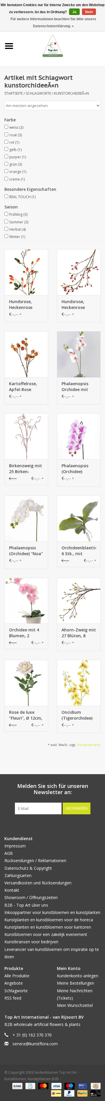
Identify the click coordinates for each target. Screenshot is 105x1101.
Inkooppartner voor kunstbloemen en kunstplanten (52, 912)
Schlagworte (38, 93)
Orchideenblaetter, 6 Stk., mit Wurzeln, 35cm (79, 551)
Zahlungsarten (18, 875)
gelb (15, 149)
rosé (15, 134)
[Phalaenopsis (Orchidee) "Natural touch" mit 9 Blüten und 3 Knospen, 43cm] (79, 436)
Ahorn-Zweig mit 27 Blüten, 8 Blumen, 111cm (79, 633)
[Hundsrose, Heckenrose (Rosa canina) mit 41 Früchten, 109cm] (79, 272)
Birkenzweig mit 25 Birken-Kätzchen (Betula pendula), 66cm (25, 469)
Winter (17, 236)
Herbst (17, 229)
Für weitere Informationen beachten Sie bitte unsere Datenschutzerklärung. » (53, 22)
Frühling (18, 214)
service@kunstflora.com (35, 1043)
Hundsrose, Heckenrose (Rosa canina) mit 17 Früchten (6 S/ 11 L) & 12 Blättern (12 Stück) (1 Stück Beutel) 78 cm (25, 304)
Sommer (18, 222)
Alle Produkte (16, 975)
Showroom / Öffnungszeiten (31, 897)
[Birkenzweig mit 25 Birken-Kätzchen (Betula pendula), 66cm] (26, 436)
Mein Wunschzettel (75, 1005)
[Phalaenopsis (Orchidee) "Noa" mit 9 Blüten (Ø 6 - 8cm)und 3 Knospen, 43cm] (26, 518)
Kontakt (11, 890)
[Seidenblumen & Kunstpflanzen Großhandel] (62, 45)
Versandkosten (89, 745)
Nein (89, 12)
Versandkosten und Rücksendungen (37, 883)
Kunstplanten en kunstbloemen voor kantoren (47, 927)
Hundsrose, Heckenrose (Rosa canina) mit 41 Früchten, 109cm (78, 304)
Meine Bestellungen (75, 983)
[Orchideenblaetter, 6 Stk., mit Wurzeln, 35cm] (79, 518)
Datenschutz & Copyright (28, 868)
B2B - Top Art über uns (26, 905)
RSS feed (12, 998)
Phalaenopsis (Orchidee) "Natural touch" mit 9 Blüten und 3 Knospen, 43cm (79, 469)
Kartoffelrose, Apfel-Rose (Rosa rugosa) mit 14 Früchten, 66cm (26, 387)
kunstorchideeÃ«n (71, 93)
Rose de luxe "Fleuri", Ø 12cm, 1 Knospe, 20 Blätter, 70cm (25, 715)
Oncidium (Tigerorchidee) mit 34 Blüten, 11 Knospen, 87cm (77, 715)
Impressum (15, 846)
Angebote (13, 983)
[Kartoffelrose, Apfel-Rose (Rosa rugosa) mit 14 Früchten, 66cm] (26, 354)
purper (17, 156)
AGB (8, 853)
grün (15, 164)
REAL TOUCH (22, 196)
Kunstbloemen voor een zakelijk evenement (45, 934)
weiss (16, 127)
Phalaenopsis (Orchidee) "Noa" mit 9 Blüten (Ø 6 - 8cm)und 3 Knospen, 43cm (26, 551)
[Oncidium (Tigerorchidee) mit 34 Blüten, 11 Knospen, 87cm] (79, 683)
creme (17, 179)
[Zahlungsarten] (16, 1085)
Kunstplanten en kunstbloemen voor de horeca (48, 919)
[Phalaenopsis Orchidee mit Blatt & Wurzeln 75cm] (79, 354)
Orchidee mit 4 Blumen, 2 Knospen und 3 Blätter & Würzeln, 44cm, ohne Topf (24, 633)
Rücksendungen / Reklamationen (35, 860)
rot (14, 142)
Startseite (13, 93)
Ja (74, 12)
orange (17, 171)
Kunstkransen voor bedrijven (31, 941)
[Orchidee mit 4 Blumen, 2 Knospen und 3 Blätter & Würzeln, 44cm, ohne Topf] (26, 601)
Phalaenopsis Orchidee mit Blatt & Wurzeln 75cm (78, 387)
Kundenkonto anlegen (77, 975)
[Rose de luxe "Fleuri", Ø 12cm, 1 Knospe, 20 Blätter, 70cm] (26, 683)
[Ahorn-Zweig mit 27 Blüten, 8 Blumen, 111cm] (79, 601)
